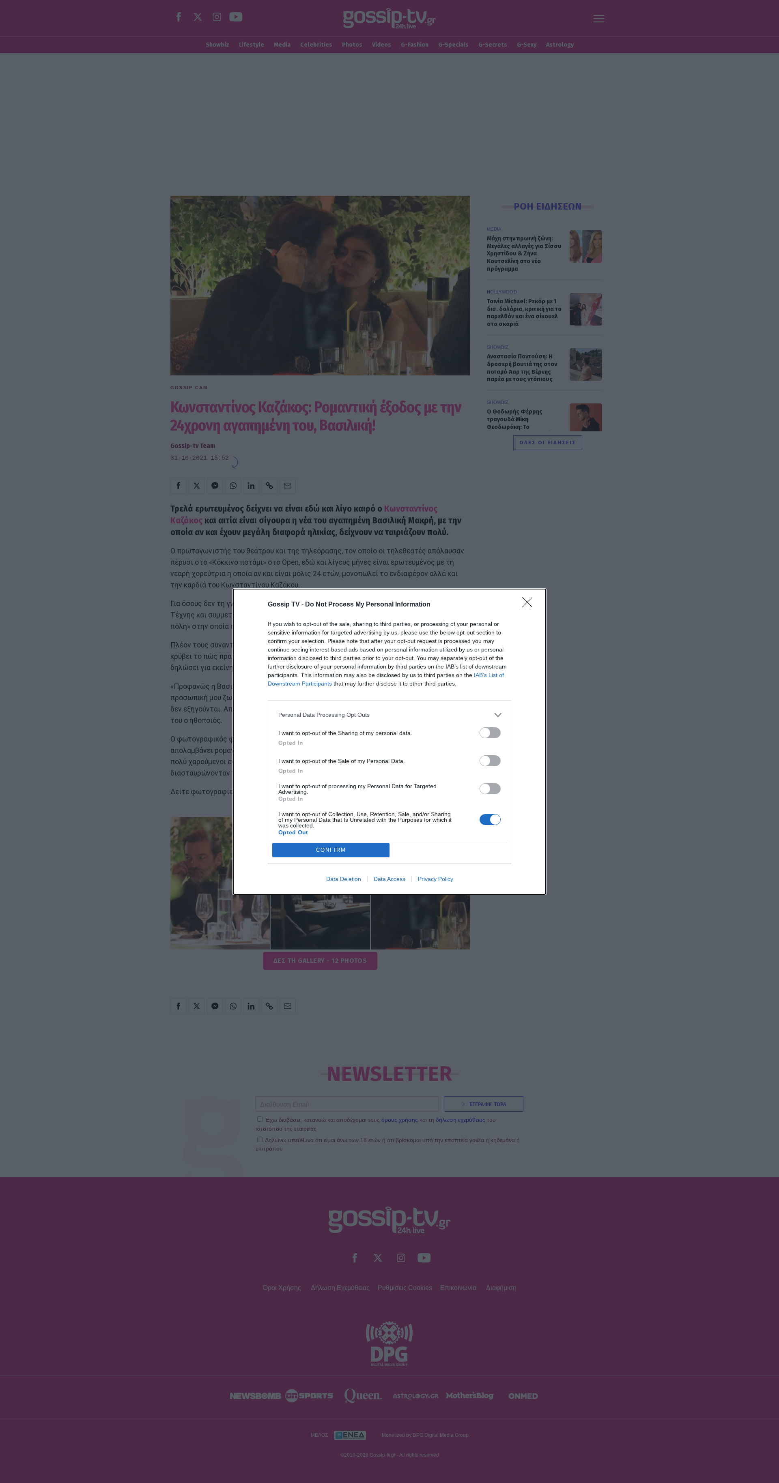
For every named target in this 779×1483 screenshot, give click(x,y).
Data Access (389, 879)
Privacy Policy (435, 879)
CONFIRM (331, 850)
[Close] (530, 605)
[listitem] (389, 715)
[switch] (490, 732)
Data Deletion (343, 879)
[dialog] (389, 741)
